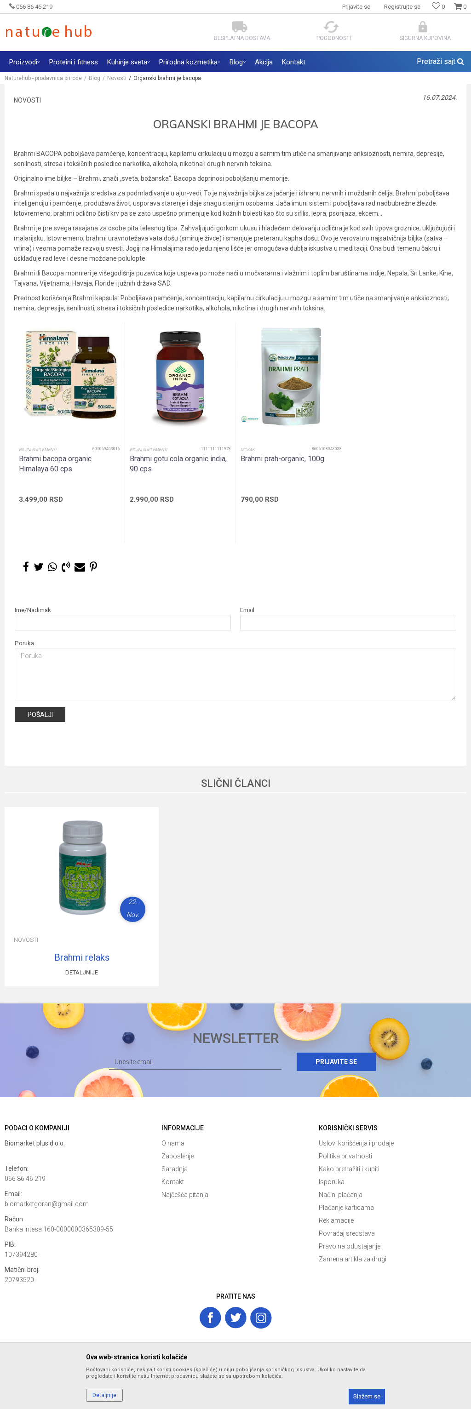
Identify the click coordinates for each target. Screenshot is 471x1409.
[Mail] (80, 567)
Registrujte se (402, 6)
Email (247, 610)
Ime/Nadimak (33, 610)
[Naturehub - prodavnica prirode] (48, 31)
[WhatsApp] (52, 567)
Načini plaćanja (340, 1194)
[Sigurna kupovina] (423, 27)
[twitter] (236, 1318)
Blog (94, 78)
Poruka (24, 643)
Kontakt (172, 1182)
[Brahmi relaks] (82, 864)
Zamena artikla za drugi (352, 1259)
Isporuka (332, 1182)
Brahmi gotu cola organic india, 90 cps (178, 463)
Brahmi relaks (81, 957)
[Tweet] (38, 567)
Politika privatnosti (345, 1156)
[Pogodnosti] (331, 27)
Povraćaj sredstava (347, 1233)
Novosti (116, 78)
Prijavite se (336, 1061)
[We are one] (249, 418)
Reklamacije (336, 1220)
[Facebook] (26, 567)
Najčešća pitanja (184, 1194)
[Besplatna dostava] (239, 27)
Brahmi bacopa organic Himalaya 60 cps (55, 463)
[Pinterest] (93, 567)
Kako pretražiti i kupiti (349, 1169)
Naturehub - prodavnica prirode (43, 78)
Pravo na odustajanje (349, 1246)
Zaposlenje (177, 1156)
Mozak (248, 449)
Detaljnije (81, 972)
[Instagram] (261, 1318)
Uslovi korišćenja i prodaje (356, 1143)
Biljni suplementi (37, 449)
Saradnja (174, 1169)
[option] (69, 432)
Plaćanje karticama (346, 1207)
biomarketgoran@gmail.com (47, 1204)
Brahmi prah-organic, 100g (282, 458)
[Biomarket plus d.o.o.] (78, 1153)
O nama (172, 1143)
